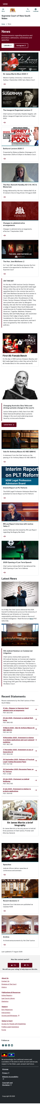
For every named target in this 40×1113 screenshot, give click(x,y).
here (31, 619)
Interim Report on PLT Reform (15, 488)
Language (36, 10)
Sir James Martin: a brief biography (22, 824)
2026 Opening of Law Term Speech (17, 562)
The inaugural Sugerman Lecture (17, 110)
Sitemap (5, 1069)
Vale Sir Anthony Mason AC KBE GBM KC (19, 452)
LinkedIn (9, 45)
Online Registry (6, 995)
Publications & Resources (11, 992)
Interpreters (5, 1013)
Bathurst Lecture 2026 (13, 149)
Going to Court (7, 1021)
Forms (3, 1030)
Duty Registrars (7, 1010)
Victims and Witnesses (10, 1016)
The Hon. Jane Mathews (13, 261)
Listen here (10, 425)
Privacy (5, 1073)
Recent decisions (11, 901)
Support (5, 1007)
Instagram (22, 45)
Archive (6, 937)
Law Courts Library (8, 998)
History (4, 987)
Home (3, 24)
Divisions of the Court (8, 984)
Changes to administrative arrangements (14, 224)
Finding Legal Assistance (10, 1027)
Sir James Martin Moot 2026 (15, 74)
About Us (5, 978)
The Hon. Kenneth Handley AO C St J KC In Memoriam (20, 186)
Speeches (7, 865)
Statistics (4, 1001)
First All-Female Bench (15, 355)
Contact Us (5, 981)
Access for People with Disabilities (13, 1024)
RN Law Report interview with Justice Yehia (18, 525)
